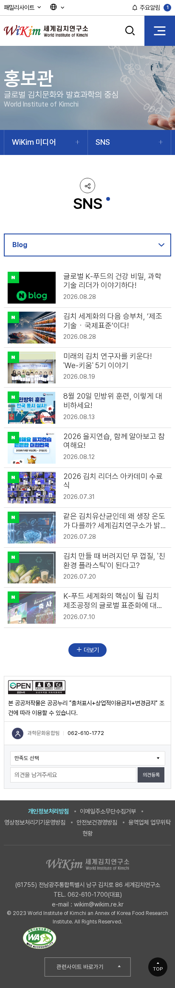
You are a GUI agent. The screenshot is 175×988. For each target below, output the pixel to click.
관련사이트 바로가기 (80, 966)
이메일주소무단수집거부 (108, 811)
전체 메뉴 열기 (159, 30)
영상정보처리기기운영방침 (34, 822)
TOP (158, 969)
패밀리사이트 (20, 7)
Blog (19, 245)
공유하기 (87, 185)
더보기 (90, 649)
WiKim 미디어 (34, 142)
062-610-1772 (86, 733)
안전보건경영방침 (96, 822)
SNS (103, 142)
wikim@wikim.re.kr (99, 904)
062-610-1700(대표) (95, 894)
